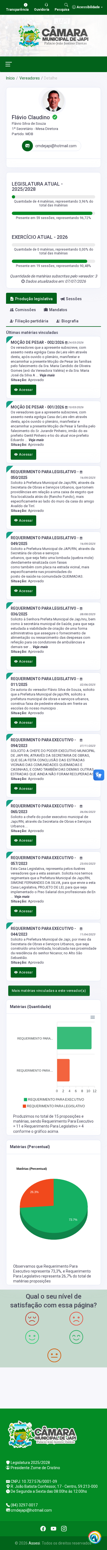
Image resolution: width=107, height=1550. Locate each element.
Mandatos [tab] (58, 310)
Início (10, 78)
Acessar (25, 390)
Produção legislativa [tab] (34, 299)
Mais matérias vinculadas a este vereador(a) (49, 991)
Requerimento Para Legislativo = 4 (54, 1126)
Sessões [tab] (74, 299)
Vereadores (29, 78)
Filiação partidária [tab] (31, 321)
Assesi (34, 1543)
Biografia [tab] (69, 321)
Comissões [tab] (25, 310)
